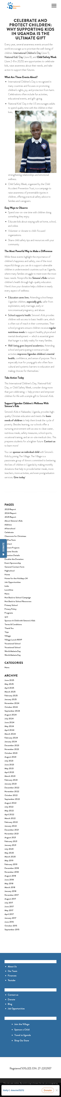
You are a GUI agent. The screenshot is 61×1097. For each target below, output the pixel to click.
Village (8, 635)
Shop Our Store (21, 1040)
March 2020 (10, 856)
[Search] (46, 5)
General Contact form (14, 566)
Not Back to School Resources (18, 601)
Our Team (12, 971)
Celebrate (9, 532)
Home (7, 574)
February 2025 (11, 695)
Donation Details (12, 555)
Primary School (11, 605)
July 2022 (9, 806)
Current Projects (12, 547)
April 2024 (9, 730)
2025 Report (10, 517)
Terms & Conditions (13, 624)
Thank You (9, 628)
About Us (12, 966)
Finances (12, 975)
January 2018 (10, 891)
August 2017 (10, 898)
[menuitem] (46, 5)
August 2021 (10, 837)
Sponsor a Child (22, 1029)
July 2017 (9, 902)
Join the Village (21, 1024)
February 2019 (11, 864)
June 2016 (9, 921)
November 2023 (12, 749)
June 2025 (9, 680)
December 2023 (12, 745)
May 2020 (9, 852)
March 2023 (10, 776)
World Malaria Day (13, 651)
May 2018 (9, 883)
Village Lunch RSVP (13, 639)
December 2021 (12, 829)
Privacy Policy (10, 609)
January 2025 (11, 699)
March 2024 (10, 733)
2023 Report (10, 509)
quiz (6, 616)
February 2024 (11, 737)
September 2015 (12, 929)
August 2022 (10, 802)
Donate (11, 999)
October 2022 (11, 795)
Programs (9, 612)
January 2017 (10, 918)
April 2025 (9, 687)
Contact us (13, 994)
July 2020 (9, 849)
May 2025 (9, 684)
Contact (8, 543)
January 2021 (10, 845)
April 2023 (9, 772)
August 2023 (10, 756)
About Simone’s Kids (14, 520)
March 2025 (10, 691)
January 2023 (10, 783)
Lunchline (9, 589)
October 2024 (11, 707)
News (7, 593)
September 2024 (12, 710)
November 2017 (12, 895)
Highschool (10, 570)
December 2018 (12, 868)
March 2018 (10, 887)
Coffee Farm (10, 540)
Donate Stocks (11, 551)
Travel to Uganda (22, 1035)
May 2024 (9, 726)
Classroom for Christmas (15, 536)
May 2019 (9, 860)
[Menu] (52, 5)
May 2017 (9, 910)
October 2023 (11, 753)
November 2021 (12, 833)
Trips (7, 632)
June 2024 (9, 722)
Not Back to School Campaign (18, 597)
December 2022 (12, 787)
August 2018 (10, 875)
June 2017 (9, 906)
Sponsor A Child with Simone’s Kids (20, 620)
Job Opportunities (13, 582)
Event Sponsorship (13, 563)
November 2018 (12, 872)
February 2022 (11, 822)
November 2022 (12, 791)
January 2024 (11, 741)
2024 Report (10, 513)
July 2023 (9, 760)
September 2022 (12, 799)
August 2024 (11, 714)
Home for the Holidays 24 (16, 578)
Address (8, 524)
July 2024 (9, 718)
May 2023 (9, 768)
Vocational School (13, 643)
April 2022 (9, 814)
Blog (10, 1004)
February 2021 (11, 841)
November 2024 (12, 703)
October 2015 (11, 925)
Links (7, 586)
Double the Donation (14, 559)
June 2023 (9, 764)
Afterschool (10, 528)
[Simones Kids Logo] (25, 5)
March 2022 (10, 818)
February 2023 (11, 779)
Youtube (11, 980)
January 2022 (11, 826)
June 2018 (9, 879)
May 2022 (9, 810)
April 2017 (9, 914)
